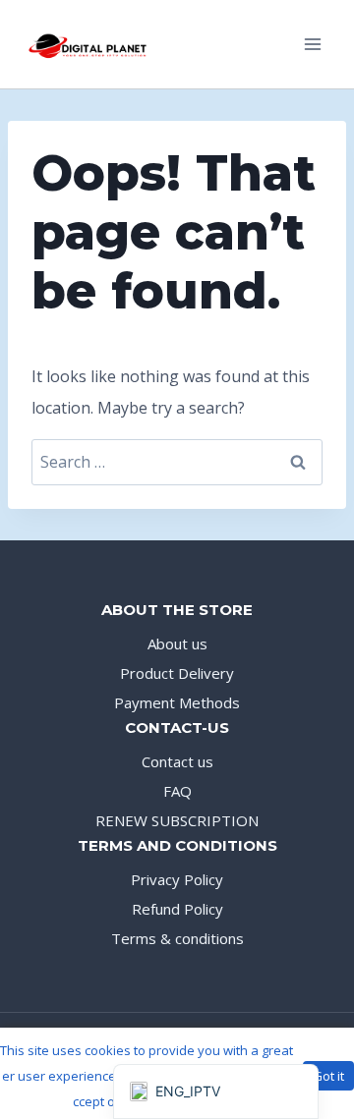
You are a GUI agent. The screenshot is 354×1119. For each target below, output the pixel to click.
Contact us (177, 761)
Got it (328, 1076)
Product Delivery (177, 673)
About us (177, 643)
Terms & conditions (177, 938)
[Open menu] (312, 43)
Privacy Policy (177, 879)
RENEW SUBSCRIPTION (177, 820)
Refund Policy (177, 909)
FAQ (177, 791)
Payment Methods (177, 702)
